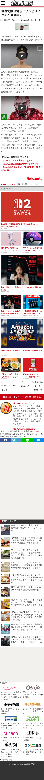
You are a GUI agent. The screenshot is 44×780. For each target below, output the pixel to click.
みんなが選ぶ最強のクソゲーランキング (21, 164)
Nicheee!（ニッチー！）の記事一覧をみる (22, 397)
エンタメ (5, 390)
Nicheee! (38, 390)
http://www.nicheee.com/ (24, 429)
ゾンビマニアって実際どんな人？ (17, 160)
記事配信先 (7, 760)
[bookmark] (38, 440)
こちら (36, 431)
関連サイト (7, 683)
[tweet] (13, 440)
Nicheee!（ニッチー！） (31, 20)
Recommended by (28, 382)
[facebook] (5, 440)
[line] (27, 440)
